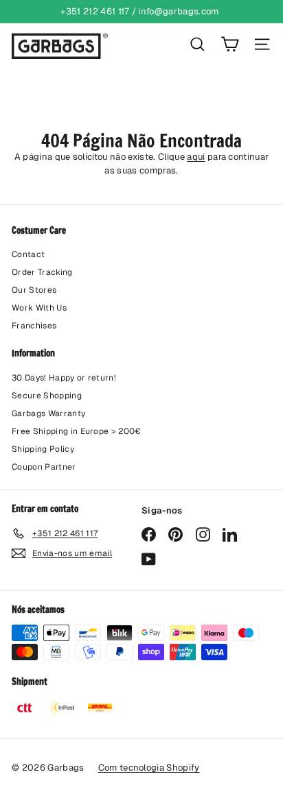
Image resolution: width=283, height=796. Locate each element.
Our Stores (34, 290)
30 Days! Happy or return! (64, 377)
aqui (196, 156)
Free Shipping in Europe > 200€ (77, 431)
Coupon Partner (44, 466)
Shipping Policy (43, 449)
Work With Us (39, 307)
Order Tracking (42, 272)
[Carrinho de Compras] (230, 44)
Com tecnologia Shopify (149, 767)
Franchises (34, 325)
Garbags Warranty (48, 413)
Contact (28, 254)
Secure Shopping (47, 395)
